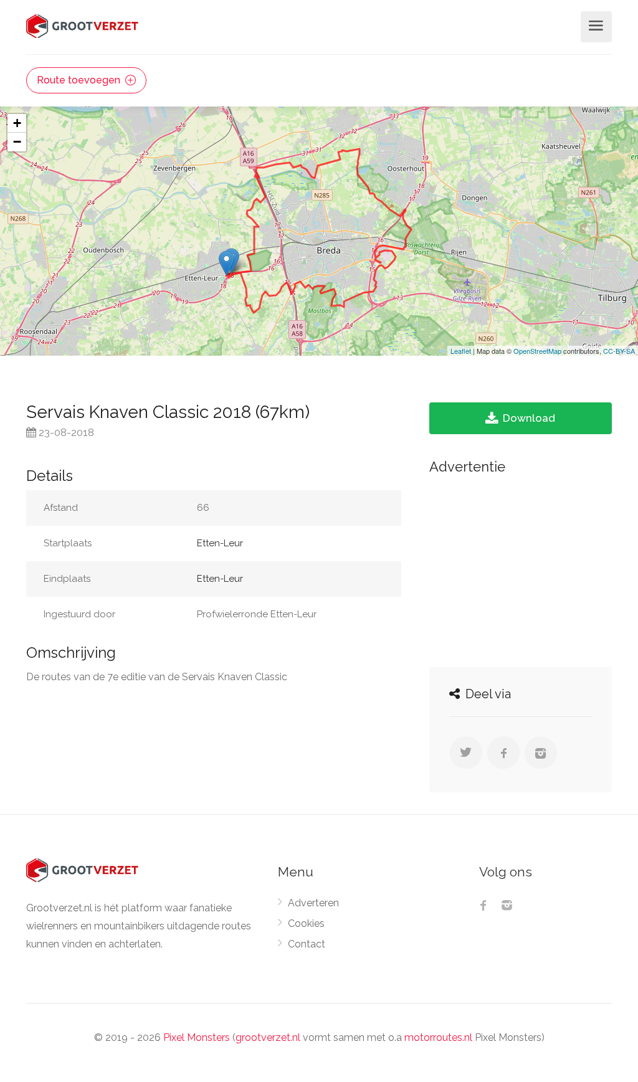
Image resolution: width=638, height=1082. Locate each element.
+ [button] (17, 123)
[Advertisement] (520, 567)
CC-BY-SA (619, 351)
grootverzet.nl (268, 1037)
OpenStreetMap (537, 351)
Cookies (306, 923)
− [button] (17, 141)
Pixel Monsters (196, 1037)
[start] (226, 263)
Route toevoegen (80, 80)
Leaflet (460, 351)
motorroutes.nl (438, 1037)
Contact (306, 944)
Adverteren (313, 903)
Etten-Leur (220, 543)
